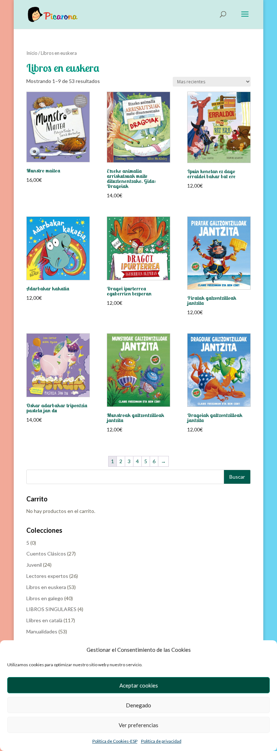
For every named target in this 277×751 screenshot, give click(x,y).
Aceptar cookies (138, 685)
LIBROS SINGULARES (51, 609)
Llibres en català (44, 620)
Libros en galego (44, 598)
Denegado (138, 705)
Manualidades (41, 631)
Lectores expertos (47, 576)
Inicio (32, 53)
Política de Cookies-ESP (114, 741)
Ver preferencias (138, 725)
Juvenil (34, 565)
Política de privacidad (161, 741)
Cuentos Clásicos (46, 553)
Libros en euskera (46, 587)
